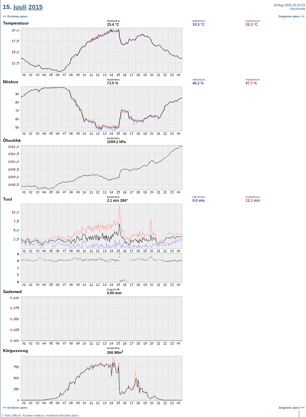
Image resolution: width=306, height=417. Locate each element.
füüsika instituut (33, 415)
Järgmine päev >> (291, 16)
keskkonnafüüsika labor (62, 415)
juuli (20, 6)
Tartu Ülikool (12, 415)
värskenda (297, 8)
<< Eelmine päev (15, 16)
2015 (35, 6)
